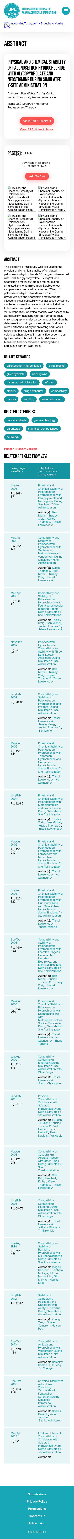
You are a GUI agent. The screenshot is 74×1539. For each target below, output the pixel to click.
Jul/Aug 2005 (15, 892)
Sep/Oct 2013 (16, 1343)
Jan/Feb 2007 (16, 797)
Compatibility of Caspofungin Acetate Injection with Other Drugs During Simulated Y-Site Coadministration (50, 1161)
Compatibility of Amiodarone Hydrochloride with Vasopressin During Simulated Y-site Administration (50, 1349)
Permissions (37, 1508)
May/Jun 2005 (16, 745)
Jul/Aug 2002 (15, 1058)
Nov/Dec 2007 (16, 643)
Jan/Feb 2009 (16, 695)
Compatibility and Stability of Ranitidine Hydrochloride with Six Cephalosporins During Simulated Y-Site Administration (50, 1252)
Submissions (37, 1494)
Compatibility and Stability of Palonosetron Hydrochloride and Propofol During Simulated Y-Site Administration (49, 703)
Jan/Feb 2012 (16, 1297)
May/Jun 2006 (16, 1002)
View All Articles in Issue (36, 129)
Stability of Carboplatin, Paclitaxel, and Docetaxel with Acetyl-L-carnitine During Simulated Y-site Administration (50, 1305)
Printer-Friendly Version (20, 448)
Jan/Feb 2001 (16, 1202)
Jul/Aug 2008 (15, 487)
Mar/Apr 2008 (16, 539)
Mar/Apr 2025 (16, 1434)
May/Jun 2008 (16, 1153)
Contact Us (37, 1516)
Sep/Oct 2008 (16, 941)
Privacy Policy (37, 1501)
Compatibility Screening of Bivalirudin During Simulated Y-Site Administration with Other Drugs (50, 1064)
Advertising (37, 1523)
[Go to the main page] (30, 10)
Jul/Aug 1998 (15, 1244)
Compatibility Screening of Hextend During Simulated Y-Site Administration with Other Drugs (50, 1208)
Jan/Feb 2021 (16, 1097)
